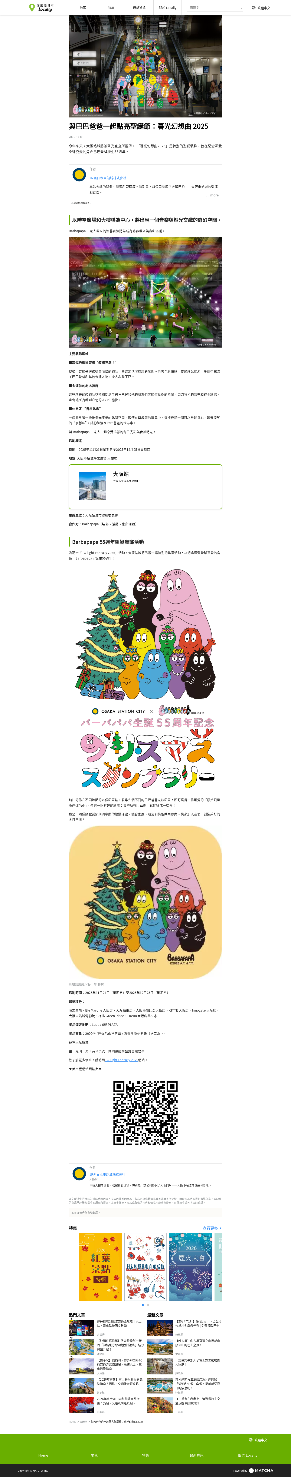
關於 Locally (247, 1455)
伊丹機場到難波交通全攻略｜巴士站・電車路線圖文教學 (119, 1323)
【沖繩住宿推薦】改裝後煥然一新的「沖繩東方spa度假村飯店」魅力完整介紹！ (120, 1344)
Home (43, 1455)
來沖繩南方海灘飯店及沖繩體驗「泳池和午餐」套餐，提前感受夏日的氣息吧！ (197, 1383)
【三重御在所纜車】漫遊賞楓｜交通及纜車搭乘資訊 (197, 1401)
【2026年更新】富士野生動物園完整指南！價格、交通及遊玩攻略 (120, 1381)
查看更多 (211, 1228)
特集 (145, 1455)
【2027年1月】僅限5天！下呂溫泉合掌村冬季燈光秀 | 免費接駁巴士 (198, 1323)
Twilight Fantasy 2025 (121, 1060)
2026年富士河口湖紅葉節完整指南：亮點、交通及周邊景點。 (118, 1401)
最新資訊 (196, 1455)
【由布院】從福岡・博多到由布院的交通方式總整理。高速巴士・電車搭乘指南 (119, 1364)
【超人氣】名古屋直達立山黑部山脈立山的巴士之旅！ (197, 1342)
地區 (94, 1455)
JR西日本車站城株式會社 (107, 178)
